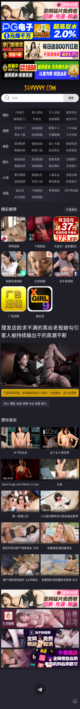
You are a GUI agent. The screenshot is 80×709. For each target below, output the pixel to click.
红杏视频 (19, 197)
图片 (6, 162)
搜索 (71, 98)
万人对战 (54, 112)
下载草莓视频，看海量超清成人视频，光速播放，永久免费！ (40, 393)
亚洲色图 (37, 159)
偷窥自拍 (19, 159)
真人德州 (37, 112)
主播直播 (54, 134)
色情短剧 (37, 197)
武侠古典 (71, 175)
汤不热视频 (71, 190)
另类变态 (71, 150)
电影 (6, 146)
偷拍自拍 (37, 143)
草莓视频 (54, 190)
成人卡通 (54, 143)
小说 (6, 177)
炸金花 (37, 119)
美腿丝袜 (19, 166)
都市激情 (19, 175)
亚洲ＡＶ (19, 128)
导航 (6, 193)
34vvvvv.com (40, 88)
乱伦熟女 (54, 150)
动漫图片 (71, 159)
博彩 (6, 115)
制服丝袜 (19, 150)
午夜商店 (37, 190)
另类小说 (37, 181)
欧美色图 (54, 159)
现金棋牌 (54, 119)
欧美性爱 (71, 143)
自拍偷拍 (37, 128)
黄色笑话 (54, 181)
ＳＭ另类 (71, 134)
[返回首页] (75, 701)
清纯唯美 (37, 166)
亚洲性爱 (19, 143)
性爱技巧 (71, 181)
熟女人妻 (19, 134)
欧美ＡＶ (54, 128)
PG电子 (19, 112)
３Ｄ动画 (71, 128)
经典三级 (37, 150)
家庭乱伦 (37, 175)
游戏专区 (71, 112)
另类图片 (71, 166)
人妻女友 (54, 175)
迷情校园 (19, 181)
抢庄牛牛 (71, 119)
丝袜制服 (37, 134)
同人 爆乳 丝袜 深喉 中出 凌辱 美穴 (25, 403)
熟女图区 (54, 166)
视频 (6, 131)
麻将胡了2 (20, 119)
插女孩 (20, 190)
